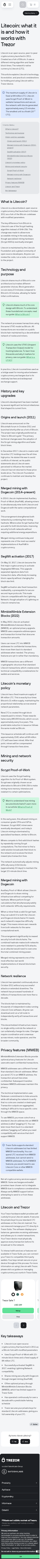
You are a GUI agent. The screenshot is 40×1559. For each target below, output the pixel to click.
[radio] (13, 1294)
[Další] (23, 1325)
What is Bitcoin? (22, 314)
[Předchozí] (16, 1325)
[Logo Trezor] (5, 5)
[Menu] (10, 4)
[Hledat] (23, 4)
